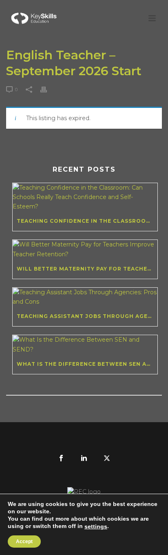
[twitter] (107, 458)
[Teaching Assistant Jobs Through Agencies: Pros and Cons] (85, 297)
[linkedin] (84, 458)
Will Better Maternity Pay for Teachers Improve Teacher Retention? (87, 269)
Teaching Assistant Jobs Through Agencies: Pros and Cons (87, 316)
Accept (24, 541)
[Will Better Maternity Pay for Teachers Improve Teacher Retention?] (85, 249)
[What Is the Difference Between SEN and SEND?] (85, 344)
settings (95, 526)
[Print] (47, 89)
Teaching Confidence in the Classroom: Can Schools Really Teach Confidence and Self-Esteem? (87, 221)
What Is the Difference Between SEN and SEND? (87, 364)
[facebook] (61, 458)
